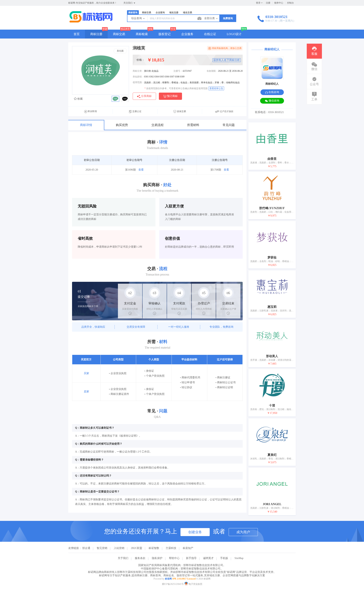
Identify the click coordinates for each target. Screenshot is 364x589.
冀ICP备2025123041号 (173, 584)
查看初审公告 (216, 88)
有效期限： (212, 71)
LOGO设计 (234, 34)
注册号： (178, 71)
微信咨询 (273, 100)
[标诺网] (91, 22)
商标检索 (142, 34)
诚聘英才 (208, 558)
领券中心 (278, 3)
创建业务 (195, 532)
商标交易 (119, 34)
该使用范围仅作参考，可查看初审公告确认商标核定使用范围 (176, 88)
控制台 (290, 3)
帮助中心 (174, 558)
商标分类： (138, 71)
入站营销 (119, 548)
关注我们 (128, 3)
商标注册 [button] (96, 34)
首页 (77, 34)
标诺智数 (154, 548)
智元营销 (102, 548)
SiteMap (239, 558)
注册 (268, 3)
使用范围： (138, 82)
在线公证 (210, 34)
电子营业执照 (195, 584)
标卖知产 (188, 548)
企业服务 (187, 34)
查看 (141, 169)
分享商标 (146, 96)
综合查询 (137, 18)
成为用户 (243, 532)
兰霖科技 (171, 548)
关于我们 (123, 558)
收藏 (80, 98)
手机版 (224, 558)
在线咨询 (273, 92)
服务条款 (140, 558)
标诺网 (168, 578)
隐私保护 (157, 558)
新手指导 (191, 558)
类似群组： (138, 76)
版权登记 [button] (164, 34)
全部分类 (210, 18)
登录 (258, 3)
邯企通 (86, 548)
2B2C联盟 (136, 548)
